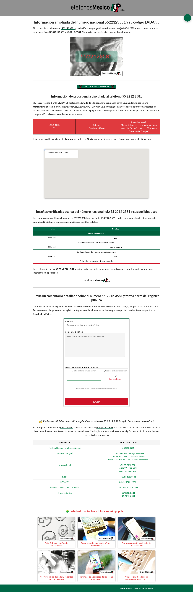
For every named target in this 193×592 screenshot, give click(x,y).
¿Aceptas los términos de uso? (115, 371)
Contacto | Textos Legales (143, 588)
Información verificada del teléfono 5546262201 (96, 577)
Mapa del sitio (126, 588)
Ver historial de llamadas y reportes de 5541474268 (56, 577)
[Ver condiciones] (115, 379)
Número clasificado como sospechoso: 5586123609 (136, 577)
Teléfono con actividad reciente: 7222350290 (137, 544)
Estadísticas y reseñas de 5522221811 (56, 544)
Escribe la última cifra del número (84, 371)
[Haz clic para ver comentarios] (96, 87)
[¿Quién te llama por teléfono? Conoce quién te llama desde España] (96, 12)
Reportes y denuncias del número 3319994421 (96, 544)
